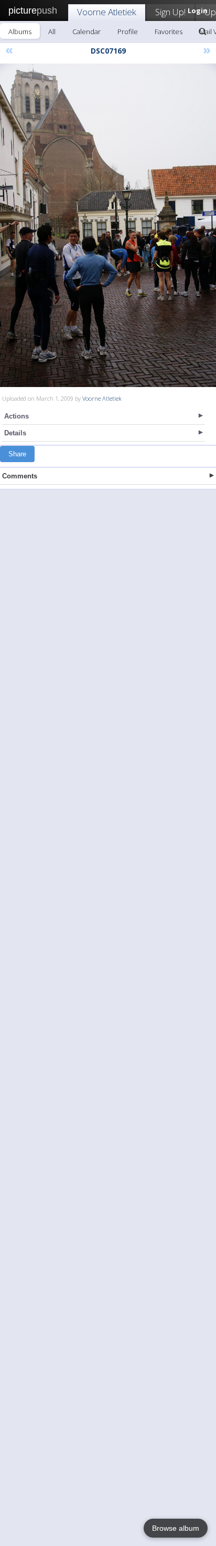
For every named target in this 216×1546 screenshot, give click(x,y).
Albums (19, 31)
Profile (127, 31)
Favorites (168, 31)
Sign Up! (170, 12)
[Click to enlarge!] (108, 225)
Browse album (175, 1528)
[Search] (202, 31)
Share (17, 454)
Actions (16, 416)
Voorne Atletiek (106, 12)
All (52, 31)
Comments (19, 476)
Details (15, 433)
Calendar (86, 31)
